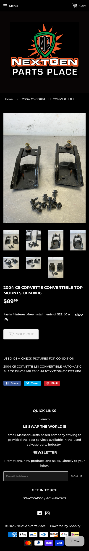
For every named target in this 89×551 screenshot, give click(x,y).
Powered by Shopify (65, 526)
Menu (13, 6)
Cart (82, 6)
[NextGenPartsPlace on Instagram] (47, 514)
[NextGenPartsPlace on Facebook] (39, 514)
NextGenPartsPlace (31, 526)
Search (44, 419)
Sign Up (77, 476)
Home (8, 99)
